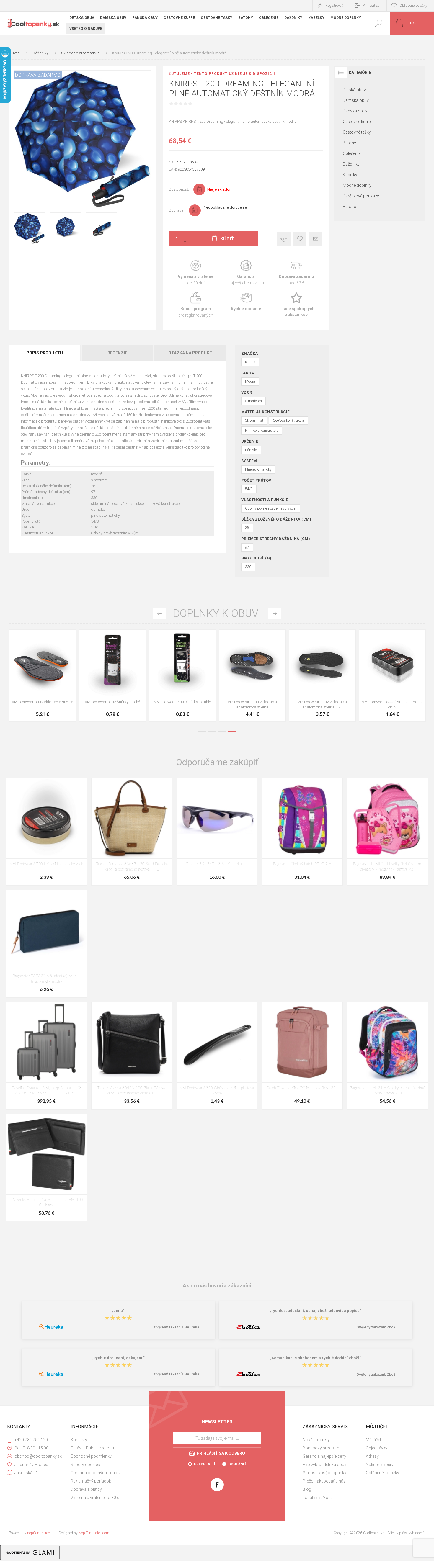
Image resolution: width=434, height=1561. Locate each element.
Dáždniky (351, 164)
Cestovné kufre (357, 121)
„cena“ (118, 1310)
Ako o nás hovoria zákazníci (217, 1285)
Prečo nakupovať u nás (324, 1481)
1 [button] (202, 731)
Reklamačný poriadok (91, 1481)
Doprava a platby (86, 1489)
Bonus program (195, 305)
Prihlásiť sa (371, 6)
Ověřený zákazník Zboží (376, 1327)
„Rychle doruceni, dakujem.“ (118, 1358)
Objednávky (376, 1448)
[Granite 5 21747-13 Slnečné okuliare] (217, 831)
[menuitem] (102, 1440)
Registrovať (334, 6)
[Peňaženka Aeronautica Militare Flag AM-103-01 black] (46, 1167)
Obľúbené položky (382, 1472)
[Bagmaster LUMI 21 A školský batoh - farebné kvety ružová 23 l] (387, 1055)
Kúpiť (36, 681)
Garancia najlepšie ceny (284, 239)
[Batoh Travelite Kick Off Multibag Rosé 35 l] (302, 1055)
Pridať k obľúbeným (299, 239)
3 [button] (222, 731)
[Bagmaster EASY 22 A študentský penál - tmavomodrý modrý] (46, 943)
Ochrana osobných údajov (95, 1472)
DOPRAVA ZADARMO (38, 75)
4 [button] (232, 731)
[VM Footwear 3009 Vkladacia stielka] (322, 675)
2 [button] (212, 731)
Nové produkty (316, 1439)
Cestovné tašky (357, 132)
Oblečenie (351, 153)
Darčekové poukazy (361, 196)
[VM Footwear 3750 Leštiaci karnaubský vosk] (46, 831)
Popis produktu (44, 353)
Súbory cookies (85, 1464)
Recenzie (117, 353)
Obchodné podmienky (91, 1456)
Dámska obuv (356, 100)
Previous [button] (159, 613)
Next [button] (274, 613)
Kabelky (350, 174)
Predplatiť (205, 1464)
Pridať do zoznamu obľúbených (49, 681)
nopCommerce (38, 1533)
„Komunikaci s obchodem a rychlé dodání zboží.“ (315, 1358)
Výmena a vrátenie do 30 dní (97, 1497)
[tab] (45, 353)
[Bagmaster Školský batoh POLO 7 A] (302, 831)
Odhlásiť (237, 1464)
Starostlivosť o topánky (324, 1472)
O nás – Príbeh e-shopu (92, 1448)
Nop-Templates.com (94, 1533)
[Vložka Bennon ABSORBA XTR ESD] (112, 675)
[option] (42, 677)
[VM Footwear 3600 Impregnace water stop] (42, 675)
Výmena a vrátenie (195, 273)
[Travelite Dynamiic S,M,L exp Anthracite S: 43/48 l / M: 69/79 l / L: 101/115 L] (46, 1055)
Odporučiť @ (315, 239)
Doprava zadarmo (296, 273)
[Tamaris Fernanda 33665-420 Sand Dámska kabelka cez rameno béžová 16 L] (132, 831)
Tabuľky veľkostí (318, 1497)
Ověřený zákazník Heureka (176, 1327)
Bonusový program (321, 1448)
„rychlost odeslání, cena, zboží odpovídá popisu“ (315, 1310)
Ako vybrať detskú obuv (324, 1464)
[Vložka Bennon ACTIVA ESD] (182, 675)
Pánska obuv (355, 111)
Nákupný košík (379, 1464)
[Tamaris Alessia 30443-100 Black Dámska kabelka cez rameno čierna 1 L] (132, 1055)
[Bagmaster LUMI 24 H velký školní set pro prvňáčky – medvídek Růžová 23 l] (387, 831)
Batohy (349, 142)
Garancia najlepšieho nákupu (246, 273)
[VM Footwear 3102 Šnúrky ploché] (392, 675)
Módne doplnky (357, 185)
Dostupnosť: (179, 189)
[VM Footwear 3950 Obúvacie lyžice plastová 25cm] (252, 675)
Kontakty (79, 1439)
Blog (307, 1489)
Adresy (372, 1456)
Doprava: (177, 210)
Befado (349, 206)
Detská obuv (354, 89)
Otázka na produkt (190, 353)
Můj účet (373, 1439)
